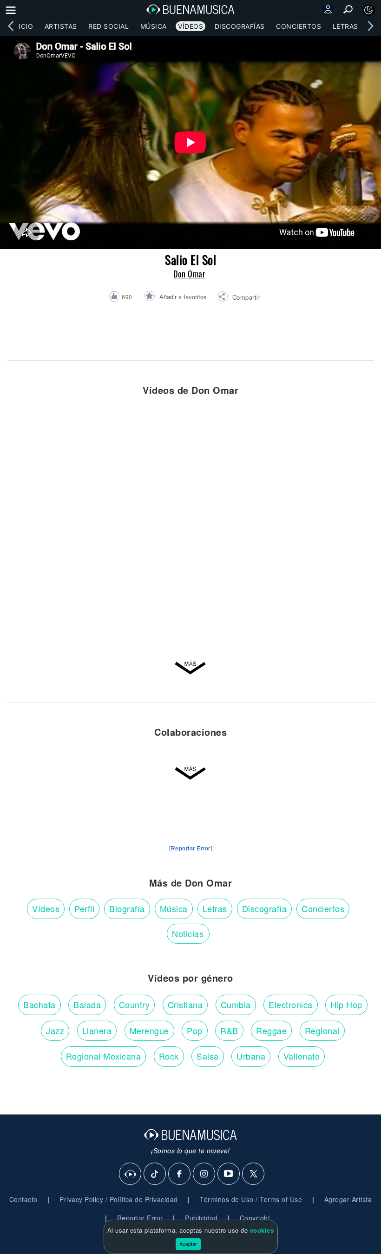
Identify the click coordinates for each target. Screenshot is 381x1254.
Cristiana (185, 1004)
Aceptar (188, 1244)
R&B (229, 1030)
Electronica (291, 1004)
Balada (87, 1004)
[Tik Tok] (155, 1174)
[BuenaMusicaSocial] (130, 1174)
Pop (195, 1030)
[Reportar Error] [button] (190, 848)
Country (134, 1004)
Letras (345, 26)
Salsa (208, 1056)
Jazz (55, 1030)
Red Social (108, 26)
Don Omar (189, 274)
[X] (254, 1174)
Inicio (22, 26)
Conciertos (298, 26)
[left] (10, 26)
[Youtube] (229, 1174)
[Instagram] (204, 1174)
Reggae (271, 1030)
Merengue (149, 1030)
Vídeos (190, 26)
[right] (370, 26)
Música (153, 26)
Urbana (250, 1056)
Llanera (97, 1030)
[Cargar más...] (190, 668)
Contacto (23, 1199)
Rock (169, 1056)
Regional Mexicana (103, 1056)
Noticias (188, 933)
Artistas (61, 26)
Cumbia (236, 1004)
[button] (238, 297)
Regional (322, 1030)
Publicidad (201, 1217)
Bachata (39, 1004)
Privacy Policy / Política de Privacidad (118, 1199)
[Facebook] (180, 1174)
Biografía (127, 908)
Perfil (84, 908)
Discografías (240, 26)
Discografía (264, 908)
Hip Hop (346, 1004)
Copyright (255, 1217)
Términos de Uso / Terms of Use (251, 1199)
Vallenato (301, 1056)
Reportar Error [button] (140, 1217)
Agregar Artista (348, 1199)
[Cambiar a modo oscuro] (369, 10)
